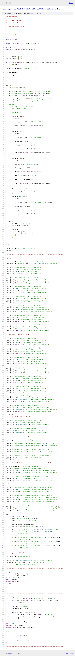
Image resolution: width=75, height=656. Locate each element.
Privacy (16, 653)
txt (67, 653)
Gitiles (11, 653)
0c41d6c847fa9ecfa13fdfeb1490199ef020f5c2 (35, 9)
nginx (4, 9)
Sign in (71, 3)
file (39, 13)
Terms (21, 653)
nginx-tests (12, 9)
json (71, 653)
